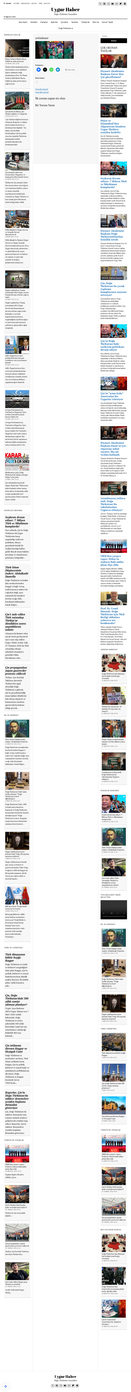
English (47, 3)
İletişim (16, 3)
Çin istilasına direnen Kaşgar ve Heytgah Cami (16, 1048)
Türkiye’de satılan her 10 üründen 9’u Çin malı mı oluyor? (111, 708)
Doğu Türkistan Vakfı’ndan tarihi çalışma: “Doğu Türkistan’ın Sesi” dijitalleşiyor (16, 795)
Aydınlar (54, 22)
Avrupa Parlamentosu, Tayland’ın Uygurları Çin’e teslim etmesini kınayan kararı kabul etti (15, 413)
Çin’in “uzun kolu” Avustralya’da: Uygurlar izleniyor (111, 1321)
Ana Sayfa (23, 22)
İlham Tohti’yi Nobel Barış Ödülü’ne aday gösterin (15, 60)
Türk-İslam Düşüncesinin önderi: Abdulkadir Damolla (16, 572)
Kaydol (34, 3)
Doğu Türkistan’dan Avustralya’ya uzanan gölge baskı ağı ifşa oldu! (113, 1289)
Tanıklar (74, 22)
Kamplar (44, 22)
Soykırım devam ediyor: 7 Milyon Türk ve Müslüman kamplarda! (16, 522)
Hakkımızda (25, 3)
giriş (40, 3)
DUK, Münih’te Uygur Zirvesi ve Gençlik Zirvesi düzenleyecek (16, 232)
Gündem (33, 22)
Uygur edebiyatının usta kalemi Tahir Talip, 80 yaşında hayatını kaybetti (17, 854)
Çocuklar (64, 22)
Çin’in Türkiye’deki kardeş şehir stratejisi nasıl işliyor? (16, 1206)
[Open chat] (5, 1386)
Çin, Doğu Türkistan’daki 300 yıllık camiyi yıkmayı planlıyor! (16, 1000)
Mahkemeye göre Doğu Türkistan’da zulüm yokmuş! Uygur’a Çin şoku (16, 474)
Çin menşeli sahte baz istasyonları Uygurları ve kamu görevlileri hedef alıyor (16, 174)
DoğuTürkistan (64, 28)
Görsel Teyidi (107, 22)
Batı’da (96, 22)
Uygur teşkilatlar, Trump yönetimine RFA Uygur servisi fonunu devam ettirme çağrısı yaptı (17, 293)
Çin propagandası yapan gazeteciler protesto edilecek (16, 670)
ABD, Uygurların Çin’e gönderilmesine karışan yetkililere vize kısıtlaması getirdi (16, 359)
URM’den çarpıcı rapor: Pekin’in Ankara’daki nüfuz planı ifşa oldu (16, 1166)
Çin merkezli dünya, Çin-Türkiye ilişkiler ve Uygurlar (16, 112)
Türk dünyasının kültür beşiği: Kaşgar (15, 957)
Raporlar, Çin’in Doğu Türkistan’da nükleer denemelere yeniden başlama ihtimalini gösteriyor (17, 1100)
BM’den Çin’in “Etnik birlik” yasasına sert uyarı (16, 907)
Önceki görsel (41, 89)
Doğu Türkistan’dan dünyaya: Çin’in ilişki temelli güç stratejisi (113, 676)
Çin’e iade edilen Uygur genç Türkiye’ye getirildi (16, 1283)
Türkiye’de (85, 22)
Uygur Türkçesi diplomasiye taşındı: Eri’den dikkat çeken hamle (113, 741)
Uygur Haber (65, 9)
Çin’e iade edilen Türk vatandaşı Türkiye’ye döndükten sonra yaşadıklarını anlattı (15, 622)
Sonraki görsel (42, 92)
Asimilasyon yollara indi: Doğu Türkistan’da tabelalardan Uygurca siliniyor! (112, 775)
